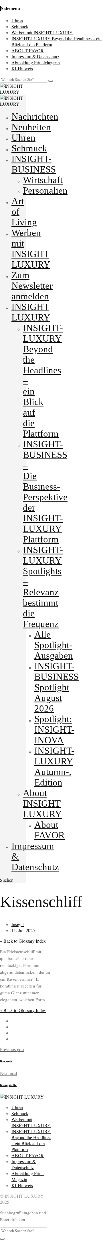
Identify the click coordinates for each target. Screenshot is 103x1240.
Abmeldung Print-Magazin (35, 62)
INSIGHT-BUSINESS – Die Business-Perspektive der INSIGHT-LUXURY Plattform (45, 491)
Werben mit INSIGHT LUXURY (42, 32)
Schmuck (19, 26)
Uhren (17, 20)
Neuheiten (31, 127)
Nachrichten (34, 116)
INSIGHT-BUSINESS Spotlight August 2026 (56, 687)
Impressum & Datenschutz (35, 56)
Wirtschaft (43, 180)
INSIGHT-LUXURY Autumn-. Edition (54, 767)
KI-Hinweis (22, 68)
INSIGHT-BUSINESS (33, 164)
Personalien (45, 190)
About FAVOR (49, 830)
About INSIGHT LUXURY (42, 803)
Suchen (6, 880)
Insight (17, 924)
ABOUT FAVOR (27, 50)
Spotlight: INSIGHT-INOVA (54, 729)
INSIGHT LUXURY (30, 312)
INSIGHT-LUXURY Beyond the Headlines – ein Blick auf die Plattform (31, 1140)
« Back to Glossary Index (23, 941)
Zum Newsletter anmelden (32, 285)
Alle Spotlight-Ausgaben (53, 645)
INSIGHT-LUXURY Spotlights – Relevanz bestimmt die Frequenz (43, 587)
